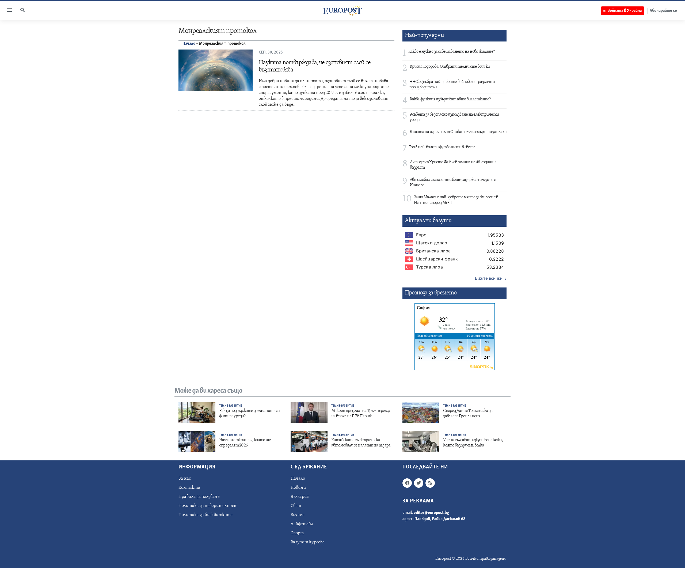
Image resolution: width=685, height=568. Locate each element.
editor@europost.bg (431, 513)
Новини (298, 488)
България (300, 497)
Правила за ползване (199, 497)
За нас (184, 478)
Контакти (189, 488)
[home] (342, 11)
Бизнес (297, 515)
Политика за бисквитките (205, 515)
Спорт (297, 533)
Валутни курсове (308, 542)
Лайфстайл (302, 524)
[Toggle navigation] (7, 10)
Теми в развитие (230, 405)
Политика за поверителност (207, 506)
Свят (296, 506)
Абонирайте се (663, 11)
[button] (22, 10)
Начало (188, 43)
